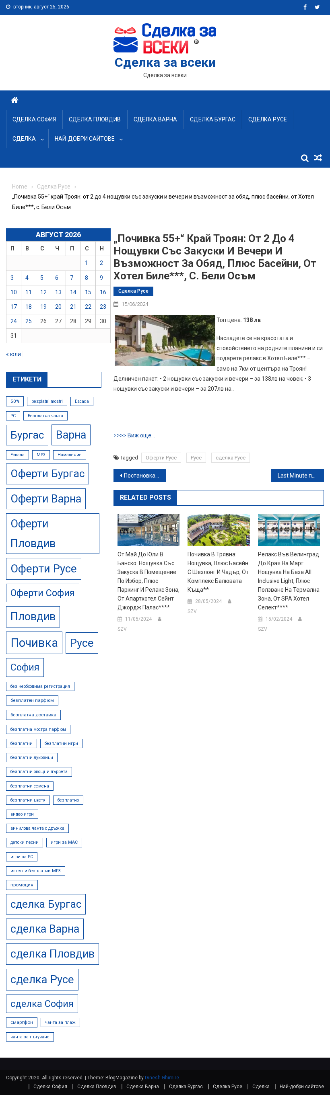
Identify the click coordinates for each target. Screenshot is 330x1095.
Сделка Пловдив (95, 119)
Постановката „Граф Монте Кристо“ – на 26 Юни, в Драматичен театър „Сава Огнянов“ (145, 475)
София (24, 667)
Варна (71, 435)
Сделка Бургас (212, 119)
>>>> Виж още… (134, 435)
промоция (21, 885)
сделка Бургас (45, 904)
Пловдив (33, 616)
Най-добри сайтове (85, 138)
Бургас (27, 435)
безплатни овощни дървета (39, 771)
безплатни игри (61, 743)
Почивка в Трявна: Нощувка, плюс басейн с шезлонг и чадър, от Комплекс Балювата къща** (218, 572)
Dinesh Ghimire (162, 1078)
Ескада (17, 454)
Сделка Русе (267, 119)
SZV (122, 629)
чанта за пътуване (30, 1037)
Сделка (24, 138)
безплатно (68, 800)
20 (58, 306)
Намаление (70, 454)
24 (13, 321)
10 (13, 292)
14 (73, 292)
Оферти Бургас (47, 474)
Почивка (34, 643)
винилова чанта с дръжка (37, 828)
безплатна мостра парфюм (38, 729)
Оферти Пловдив (33, 533)
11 (28, 292)
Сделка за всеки (165, 62)
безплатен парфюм (32, 700)
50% (14, 401)
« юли (13, 354)
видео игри (22, 814)
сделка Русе (230, 458)
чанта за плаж (60, 1022)
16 (103, 292)
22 (88, 306)
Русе (196, 458)
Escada (82, 401)
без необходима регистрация (40, 686)
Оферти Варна (45, 498)
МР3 (41, 454)
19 (43, 306)
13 (58, 292)
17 (13, 306)
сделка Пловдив (52, 953)
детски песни (24, 842)
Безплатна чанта (45, 415)
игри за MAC (64, 842)
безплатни (21, 743)
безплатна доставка (33, 715)
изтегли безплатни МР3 (35, 871)
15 (88, 292)
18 (28, 306)
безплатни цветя (27, 800)
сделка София (42, 1003)
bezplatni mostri (47, 401)
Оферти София (42, 593)
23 (103, 306)
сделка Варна (44, 929)
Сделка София (34, 119)
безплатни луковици (31, 757)
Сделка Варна (155, 119)
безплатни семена (29, 786)
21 (73, 306)
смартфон (21, 1022)
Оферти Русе (161, 458)
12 (43, 292)
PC (13, 415)
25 (28, 321)
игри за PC (21, 856)
